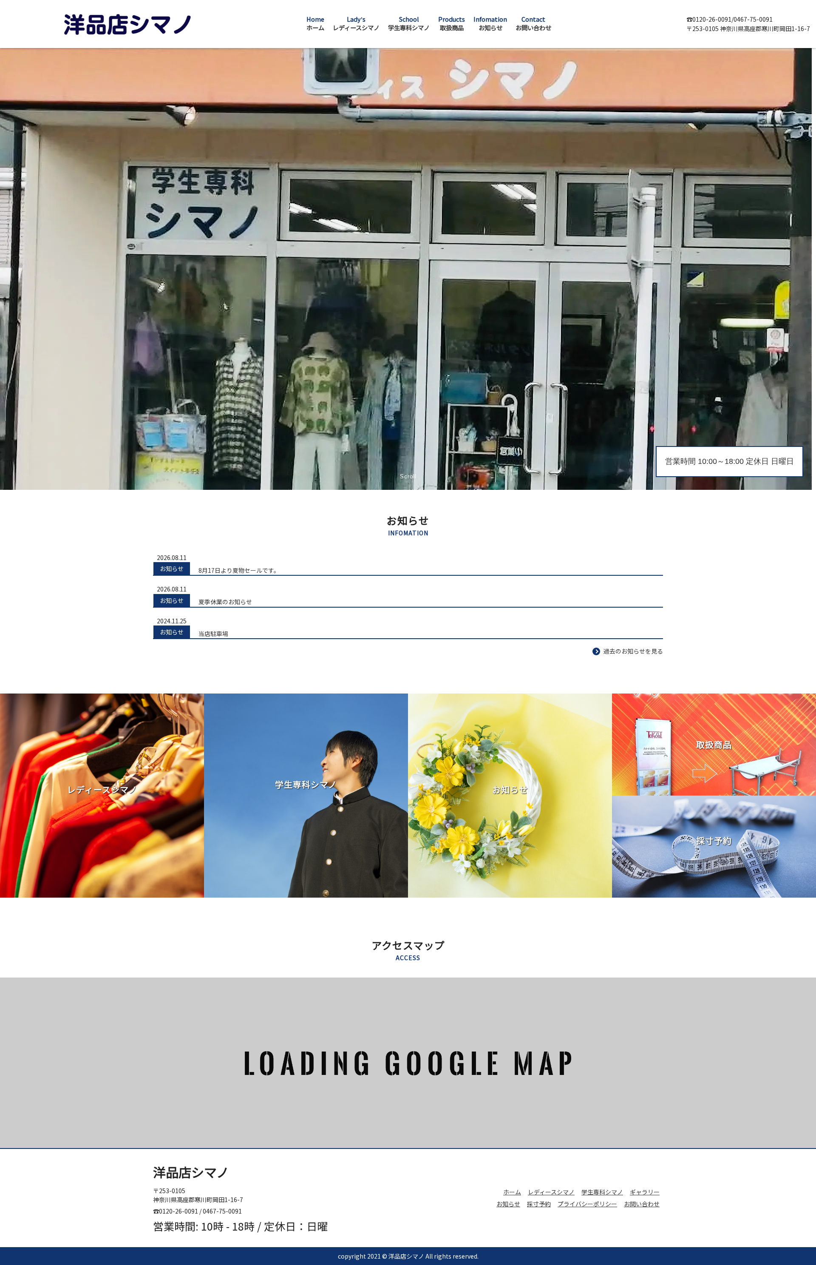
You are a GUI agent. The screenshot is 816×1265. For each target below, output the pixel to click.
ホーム (512, 1192)
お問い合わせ (642, 1204)
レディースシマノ (551, 1192)
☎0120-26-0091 (708, 19)
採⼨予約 (539, 1204)
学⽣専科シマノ (602, 1192)
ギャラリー (645, 1192)
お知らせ (508, 1204)
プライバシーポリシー (587, 1204)
